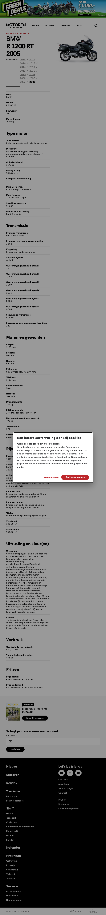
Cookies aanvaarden (75, 477)
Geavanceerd (51, 477)
